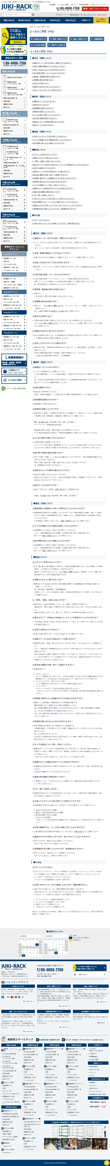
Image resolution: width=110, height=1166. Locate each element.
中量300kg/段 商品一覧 (10, 200)
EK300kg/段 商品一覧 (52, 1054)
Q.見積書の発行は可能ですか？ (43, 80)
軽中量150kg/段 (24, 20)
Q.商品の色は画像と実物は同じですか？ (46, 192)
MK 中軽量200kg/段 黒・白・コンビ (14, 158)
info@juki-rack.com (54, 424)
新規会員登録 (83, 4)
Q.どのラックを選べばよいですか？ (45, 154)
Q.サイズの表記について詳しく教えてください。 (49, 185)
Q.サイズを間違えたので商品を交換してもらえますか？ (52, 140)
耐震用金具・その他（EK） (11, 267)
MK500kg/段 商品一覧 (74, 1089)
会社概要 (52, 4)
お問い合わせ (59, 489)
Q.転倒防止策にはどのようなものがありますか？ (49, 181)
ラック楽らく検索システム (101, 20)
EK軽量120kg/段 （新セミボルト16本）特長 (14, 94)
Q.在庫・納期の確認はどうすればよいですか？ (49, 66)
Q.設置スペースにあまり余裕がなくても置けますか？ (51, 171)
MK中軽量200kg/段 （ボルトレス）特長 (12, 153)
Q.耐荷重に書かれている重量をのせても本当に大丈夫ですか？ (54, 178)
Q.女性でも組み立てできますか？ (44, 168)
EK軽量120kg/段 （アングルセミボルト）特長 (15, 88)
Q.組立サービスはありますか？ (43, 125)
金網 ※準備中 (7, 1134)
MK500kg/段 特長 (72, 1087)
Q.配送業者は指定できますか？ (43, 108)
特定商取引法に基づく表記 (97, 1094)
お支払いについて (40, 39)
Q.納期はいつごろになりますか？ (44, 101)
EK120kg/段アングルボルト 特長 (9, 1057)
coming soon (7, 1146)
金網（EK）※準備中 (9, 282)
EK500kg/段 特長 (72, 1052)
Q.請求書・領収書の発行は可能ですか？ (46, 76)
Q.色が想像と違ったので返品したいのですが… (49, 143)
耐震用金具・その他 (9, 1096)
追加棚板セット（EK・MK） (11, 296)
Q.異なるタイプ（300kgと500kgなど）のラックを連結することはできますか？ (60, 164)
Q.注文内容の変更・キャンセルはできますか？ (49, 73)
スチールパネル (7, 1091)
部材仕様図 (6, 101)
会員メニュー (98, 1063)
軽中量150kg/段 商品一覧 (10, 125)
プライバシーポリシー (95, 1091)
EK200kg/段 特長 (29, 1052)
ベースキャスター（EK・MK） (12, 308)
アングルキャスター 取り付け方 (11, 1103)
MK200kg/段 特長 (29, 1087)
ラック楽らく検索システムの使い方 (96, 1050)
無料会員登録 (93, 1066)
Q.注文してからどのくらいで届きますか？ (47, 90)
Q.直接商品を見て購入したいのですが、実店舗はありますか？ (54, 208)
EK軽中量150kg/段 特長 (10, 1114)
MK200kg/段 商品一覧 (31, 1089)
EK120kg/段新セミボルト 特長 (8, 1067)
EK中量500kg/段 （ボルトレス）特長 (12, 222)
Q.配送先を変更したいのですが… (44, 111)
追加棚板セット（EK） (10, 258)
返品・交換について (80, 39)
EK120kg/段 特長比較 (9, 1054)
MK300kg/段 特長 (51, 1087)
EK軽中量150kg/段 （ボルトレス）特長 (12, 120)
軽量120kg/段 (9, 20)
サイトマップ (93, 1085)
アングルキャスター (8, 1099)
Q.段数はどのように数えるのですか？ (45, 158)
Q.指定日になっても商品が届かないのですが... (48, 122)
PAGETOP (106, 1163)
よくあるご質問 (63, 4)
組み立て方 (6, 107)
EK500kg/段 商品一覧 (74, 1054)
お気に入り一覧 (94, 1069)
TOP (31, 27)
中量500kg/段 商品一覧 (10, 232)
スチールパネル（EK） (10, 264)
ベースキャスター (29, 1080)
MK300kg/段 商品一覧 (52, 1089)
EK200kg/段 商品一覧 (31, 1054)
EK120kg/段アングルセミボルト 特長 (10, 1062)
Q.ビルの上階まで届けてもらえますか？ (46, 115)
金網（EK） (6, 261)
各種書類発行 (98, 39)
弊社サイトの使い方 (58, 45)
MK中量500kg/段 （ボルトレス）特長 (12, 227)
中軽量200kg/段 (40, 20)
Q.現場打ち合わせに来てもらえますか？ (46, 86)
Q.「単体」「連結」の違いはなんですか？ (47, 161)
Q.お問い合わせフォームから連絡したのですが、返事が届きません (56, 223)
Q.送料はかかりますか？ (41, 105)
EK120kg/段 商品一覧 (9, 1071)
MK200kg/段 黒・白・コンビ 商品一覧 (32, 1125)
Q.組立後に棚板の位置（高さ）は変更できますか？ (50, 175)
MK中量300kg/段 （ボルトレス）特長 (12, 195)
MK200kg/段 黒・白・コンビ (32, 1122)
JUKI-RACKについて (98, 1079)
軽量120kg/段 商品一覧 (10, 98)
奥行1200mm (74, 14)
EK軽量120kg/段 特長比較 (14, 77)
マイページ (104, 4)
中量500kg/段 (70, 20)
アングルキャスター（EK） (11, 270)
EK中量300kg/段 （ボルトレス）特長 (12, 190)
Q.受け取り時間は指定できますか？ (45, 118)
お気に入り (94, 4)
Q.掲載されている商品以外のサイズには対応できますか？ (53, 188)
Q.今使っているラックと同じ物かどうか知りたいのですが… (53, 198)
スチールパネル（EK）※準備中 (12, 285)
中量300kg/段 (55, 20)
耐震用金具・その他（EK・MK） (12, 305)
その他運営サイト (98, 1098)
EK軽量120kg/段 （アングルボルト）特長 (14, 83)
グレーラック (102, 14)
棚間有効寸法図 (7, 104)
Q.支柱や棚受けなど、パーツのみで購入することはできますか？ (55, 202)
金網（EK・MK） (8, 299)
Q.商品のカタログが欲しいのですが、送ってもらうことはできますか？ (57, 205)
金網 (4, 1088)
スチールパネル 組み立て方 (11, 1094)
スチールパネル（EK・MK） (11, 302)
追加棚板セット (7, 1085)
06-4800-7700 (70, 8)
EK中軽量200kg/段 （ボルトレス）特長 (12, 147)
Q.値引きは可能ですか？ (41, 83)
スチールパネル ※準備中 (10, 1137)
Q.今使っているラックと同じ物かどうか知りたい (49, 136)
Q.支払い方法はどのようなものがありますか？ (49, 70)
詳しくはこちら (27, 1001)
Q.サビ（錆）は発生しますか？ (43, 195)
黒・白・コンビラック (88, 14)
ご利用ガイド (86, 20)
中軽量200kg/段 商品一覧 (10, 162)
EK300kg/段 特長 (51, 1052)
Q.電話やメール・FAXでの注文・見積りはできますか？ (52, 63)
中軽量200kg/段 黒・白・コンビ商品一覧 (13, 166)
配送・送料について (60, 39)
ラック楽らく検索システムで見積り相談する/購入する (87, 967)
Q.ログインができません (41, 220)
